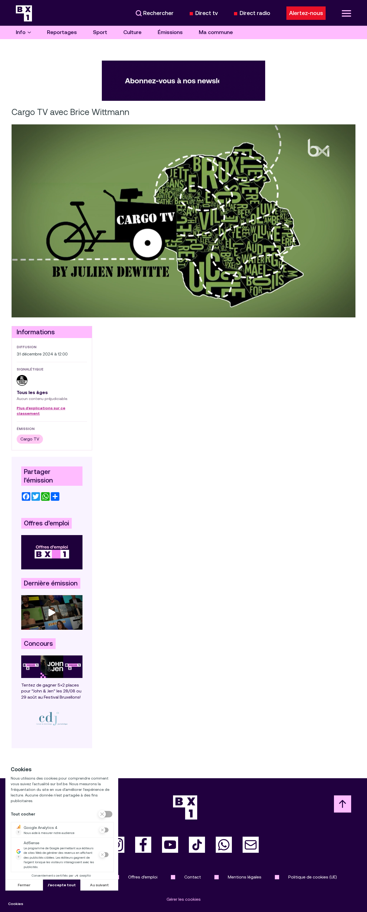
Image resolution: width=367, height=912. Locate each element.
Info (21, 32)
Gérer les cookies (184, 899)
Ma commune (216, 32)
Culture (132, 32)
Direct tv (206, 13)
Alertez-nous (306, 13)
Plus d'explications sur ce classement (41, 411)
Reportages (62, 32)
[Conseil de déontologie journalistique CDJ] (52, 719)
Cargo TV (29, 439)
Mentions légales (244, 877)
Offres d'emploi (142, 877)
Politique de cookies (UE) (312, 877)
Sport (100, 32)
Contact (192, 877)
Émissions (170, 32)
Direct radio (255, 13)
